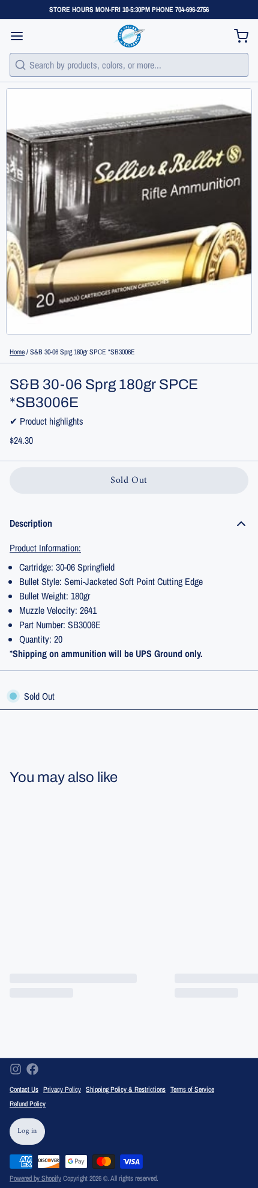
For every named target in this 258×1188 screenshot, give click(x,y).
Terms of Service (192, 1089)
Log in (27, 1131)
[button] (129, 480)
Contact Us (24, 1089)
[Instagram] (16, 1069)
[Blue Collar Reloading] (129, 36)
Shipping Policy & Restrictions (126, 1089)
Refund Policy (28, 1104)
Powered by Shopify (35, 1178)
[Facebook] (32, 1069)
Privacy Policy (62, 1089)
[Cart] (236, 36)
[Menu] (22, 36)
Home (17, 352)
